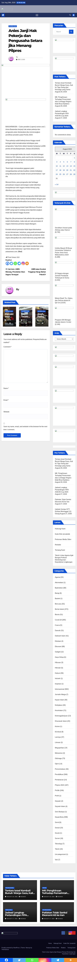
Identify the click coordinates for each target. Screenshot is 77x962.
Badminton (59, 588)
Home (50, 943)
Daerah (57, 630)
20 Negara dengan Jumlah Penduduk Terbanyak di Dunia (62, 276)
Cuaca (57, 625)
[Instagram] (23, 263)
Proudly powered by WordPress (11, 947)
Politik (57, 790)
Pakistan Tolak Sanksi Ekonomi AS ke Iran (54, 914)
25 (60, 174)
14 (71, 166)
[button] (70, 15)
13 (67, 166)
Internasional (59, 689)
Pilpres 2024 (12, 26)
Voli (56, 860)
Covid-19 (58, 620)
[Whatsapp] (15, 263)
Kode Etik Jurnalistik (62, 534)
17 (57, 170)
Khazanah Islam (61, 721)
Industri (57, 678)
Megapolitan (59, 748)
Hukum (57, 673)
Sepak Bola (59, 817)
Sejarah (58, 801)
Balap (57, 593)
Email (6, 400)
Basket (57, 598)
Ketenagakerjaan (61, 716)
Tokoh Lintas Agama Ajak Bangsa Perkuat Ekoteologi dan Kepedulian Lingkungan (58, 953)
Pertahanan (59, 780)
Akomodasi (59, 582)
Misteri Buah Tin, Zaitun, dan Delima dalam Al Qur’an (64, 300)
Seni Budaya (59, 812)
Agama (57, 577)
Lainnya (58, 737)
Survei (57, 838)
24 (57, 174)
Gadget (57, 652)
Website (6, 412)
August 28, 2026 (12, 896)
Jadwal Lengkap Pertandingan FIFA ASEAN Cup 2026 (62, 113)
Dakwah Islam (60, 636)
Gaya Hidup (59, 657)
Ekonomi (58, 646)
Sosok (57, 833)
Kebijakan (58, 705)
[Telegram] (19, 263)
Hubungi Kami (60, 529)
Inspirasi (58, 684)
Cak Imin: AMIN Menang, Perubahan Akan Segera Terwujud (15, 272)
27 (67, 174)
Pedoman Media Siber (63, 539)
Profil (57, 796)
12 (64, 166)
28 (71, 174)
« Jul (56, 184)
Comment (7, 347)
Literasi (57, 742)
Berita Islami (59, 609)
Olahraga (58, 758)
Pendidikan (59, 774)
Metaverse (59, 753)
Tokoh (57, 849)
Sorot (57, 822)
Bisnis (57, 614)
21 (71, 170)
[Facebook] (7, 263)
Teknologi (58, 844)
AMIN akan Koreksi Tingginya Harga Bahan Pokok (37, 272)
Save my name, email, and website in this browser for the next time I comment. (25, 428)
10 (57, 166)
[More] (27, 263)
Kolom (57, 726)
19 (64, 170)
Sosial (57, 828)
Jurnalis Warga (60, 694)
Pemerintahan (60, 769)
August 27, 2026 (12, 918)
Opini (57, 764)
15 (74, 166)
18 (60, 170)
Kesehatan (59, 710)
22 (74, 170)
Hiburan (58, 662)
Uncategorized (60, 854)
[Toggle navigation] (36, 15)
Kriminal (58, 732)
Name (6, 388)
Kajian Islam (59, 700)
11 (60, 166)
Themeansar (5, 949)
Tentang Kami (60, 550)
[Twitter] (11, 263)
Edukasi (58, 641)
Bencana (58, 604)
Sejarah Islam (60, 806)
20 (67, 170)
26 (64, 174)
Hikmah (58, 668)
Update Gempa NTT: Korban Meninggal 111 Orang (63, 511)
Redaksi (58, 545)
